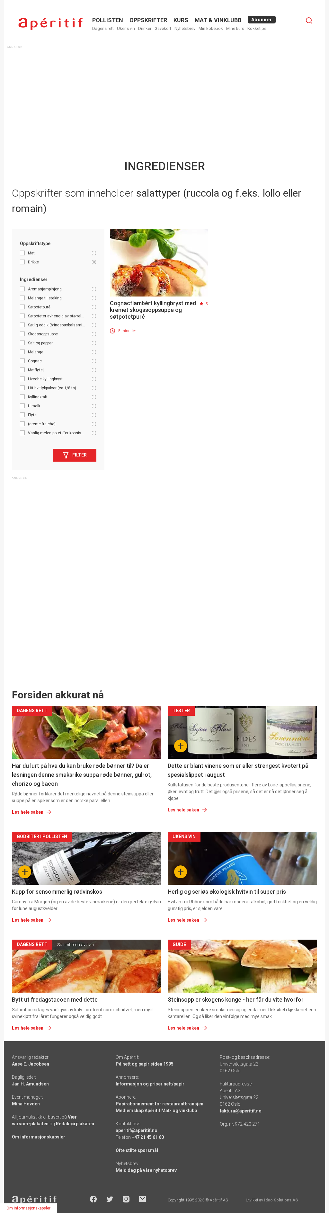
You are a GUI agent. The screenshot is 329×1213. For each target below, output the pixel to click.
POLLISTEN (107, 20)
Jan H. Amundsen (30, 1083)
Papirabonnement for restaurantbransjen (159, 1103)
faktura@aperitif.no (241, 1110)
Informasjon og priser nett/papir (150, 1083)
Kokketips (256, 28)
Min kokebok (211, 28)
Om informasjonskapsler (38, 1136)
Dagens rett (103, 28)
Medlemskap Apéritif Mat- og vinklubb (156, 1110)
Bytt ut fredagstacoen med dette (55, 999)
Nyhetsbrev (184, 28)
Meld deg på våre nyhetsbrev (146, 1170)
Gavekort (163, 28)
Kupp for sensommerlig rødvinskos (57, 891)
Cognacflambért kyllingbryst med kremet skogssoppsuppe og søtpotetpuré (153, 310)
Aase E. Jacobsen (30, 1064)
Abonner (261, 19)
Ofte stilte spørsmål (137, 1150)
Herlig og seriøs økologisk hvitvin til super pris (227, 891)
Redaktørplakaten (75, 1123)
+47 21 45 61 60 (148, 1137)
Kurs (180, 20)
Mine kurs (235, 28)
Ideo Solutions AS (281, 1200)
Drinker (144, 28)
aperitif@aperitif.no (136, 1130)
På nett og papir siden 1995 (144, 1064)
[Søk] (309, 20)
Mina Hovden (26, 1103)
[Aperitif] (50, 24)
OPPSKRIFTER (148, 20)
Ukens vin (126, 28)
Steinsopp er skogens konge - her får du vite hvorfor (236, 999)
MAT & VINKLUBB (218, 20)
